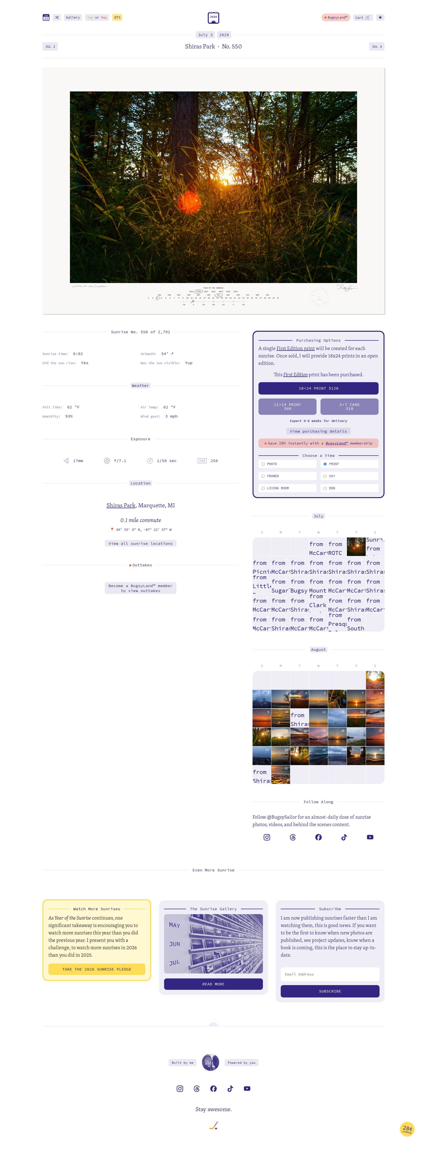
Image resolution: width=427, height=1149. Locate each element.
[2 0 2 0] (213, 22)
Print (334, 464)
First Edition (295, 374)
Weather (140, 385)
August (318, 649)
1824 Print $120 (319, 388)
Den (332, 488)
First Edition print (296, 348)
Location (140, 483)
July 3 (205, 35)
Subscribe (330, 991)
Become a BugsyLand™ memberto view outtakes (140, 588)
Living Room (278, 488)
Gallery (73, 17)
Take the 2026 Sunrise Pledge (96, 969)
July (318, 516)
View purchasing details (318, 431)
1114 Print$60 (287, 406)
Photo (272, 464)
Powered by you (242, 1062)
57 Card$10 (350, 406)
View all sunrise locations (140, 543)
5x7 (332, 476)
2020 (224, 35)
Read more (213, 984)
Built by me (182, 1062)
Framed (273, 476)
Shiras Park (121, 505)
